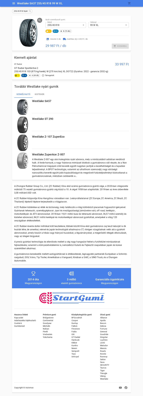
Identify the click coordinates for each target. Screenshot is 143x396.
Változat (93, 22)
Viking (103, 376)
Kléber (74, 343)
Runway (103, 357)
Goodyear (47, 323)
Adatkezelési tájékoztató (25, 320)
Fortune (103, 329)
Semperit (75, 351)
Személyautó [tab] (23, 94)
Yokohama (47, 337)
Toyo (74, 354)
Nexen (74, 348)
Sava (102, 362)
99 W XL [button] (94, 25)
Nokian (46, 329)
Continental (48, 320)
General (103, 331)
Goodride (104, 334)
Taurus (103, 368)
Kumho (75, 345)
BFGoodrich (77, 318)
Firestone (76, 329)
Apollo (103, 320)
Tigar (102, 370)
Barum (103, 323)
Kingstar (104, 337)
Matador (104, 345)
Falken (74, 326)
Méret (49, 22)
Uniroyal (75, 357)
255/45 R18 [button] (53, 25)
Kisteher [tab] (39, 94)
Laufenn (104, 340)
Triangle (103, 373)
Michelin (46, 326)
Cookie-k (18, 323)
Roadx (103, 351)
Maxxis (103, 348)
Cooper (75, 320)
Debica (103, 326)
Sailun (103, 359)
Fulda (74, 331)
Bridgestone (48, 318)
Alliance (103, 318)
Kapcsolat (18, 318)
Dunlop (75, 323)
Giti (73, 334)
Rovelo (103, 354)
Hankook (75, 340)
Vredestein (47, 334)
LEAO (102, 343)
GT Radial (76, 337)
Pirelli (45, 331)
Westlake (104, 379)
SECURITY (104, 365)
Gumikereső (19, 326)
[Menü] (13, 3)
